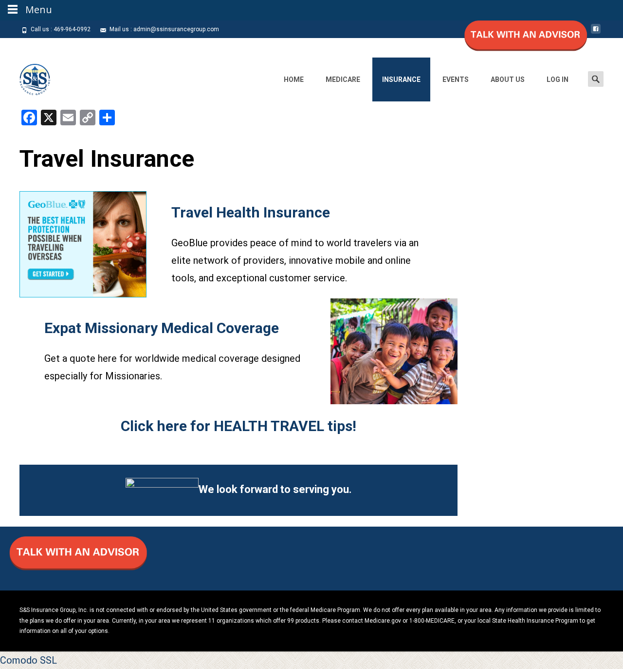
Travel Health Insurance (250, 212)
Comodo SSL (28, 660)
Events (455, 79)
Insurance (401, 79)
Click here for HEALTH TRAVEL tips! (238, 425)
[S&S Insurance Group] (27, 77)
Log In (557, 79)
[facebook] (596, 33)
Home (294, 79)
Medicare (343, 79)
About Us (508, 79)
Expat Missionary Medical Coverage (161, 327)
